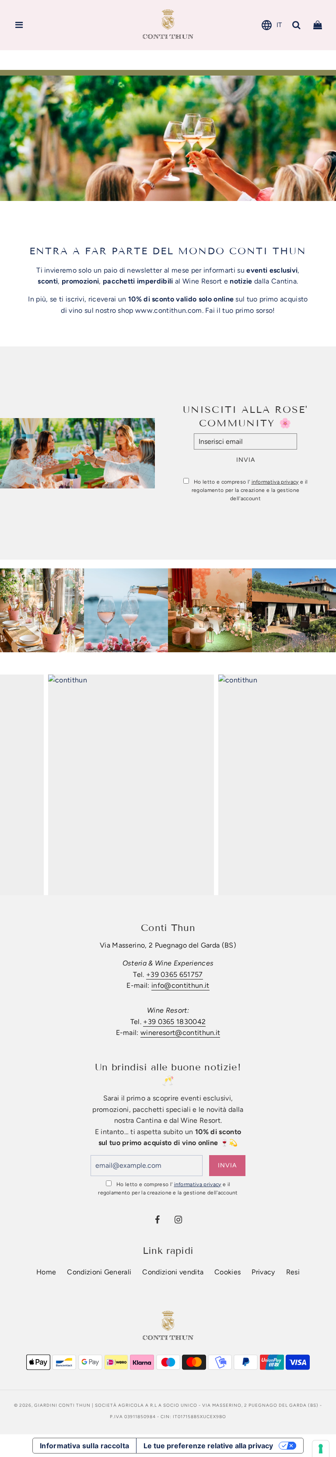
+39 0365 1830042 (174, 1021)
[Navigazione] (19, 25)
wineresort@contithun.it (180, 1032)
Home (46, 1272)
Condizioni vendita (172, 1272)
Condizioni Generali (99, 1272)
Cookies (227, 1272)
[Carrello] (317, 25)
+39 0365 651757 (174, 974)
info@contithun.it (180, 985)
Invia (245, 460)
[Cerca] (296, 25)
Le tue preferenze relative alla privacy (208, 1445)
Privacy (263, 1272)
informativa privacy (275, 482)
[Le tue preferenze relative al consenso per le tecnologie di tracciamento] (320, 1448)
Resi (293, 1272)
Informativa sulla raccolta (84, 1445)
